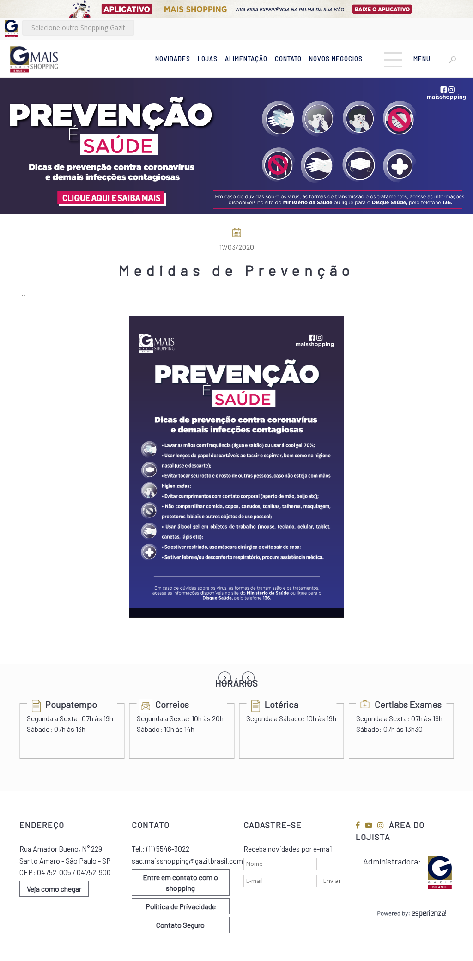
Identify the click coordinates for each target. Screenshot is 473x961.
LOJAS (208, 58)
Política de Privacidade (181, 906)
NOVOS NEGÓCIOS (336, 58)
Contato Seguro (180, 924)
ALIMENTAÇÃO (246, 58)
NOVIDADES (172, 58)
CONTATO (288, 58)
